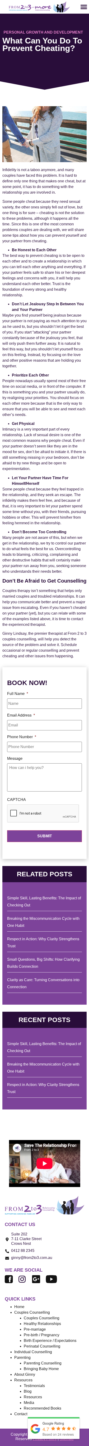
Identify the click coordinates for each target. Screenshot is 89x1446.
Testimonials (34, 1386)
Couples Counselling (41, 1318)
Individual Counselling (33, 1352)
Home (19, 1307)
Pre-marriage (35, 1329)
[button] (83, 7)
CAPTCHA (16, 800)
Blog (28, 1391)
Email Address (21, 715)
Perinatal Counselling (42, 1346)
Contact (20, 1414)
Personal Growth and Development (43, 32)
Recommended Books (42, 1408)
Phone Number (21, 737)
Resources (33, 1397)
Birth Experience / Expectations (50, 1341)
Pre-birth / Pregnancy (41, 1335)
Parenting (22, 1358)
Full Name (17, 694)
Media (29, 1403)
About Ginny (24, 1374)
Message (15, 758)
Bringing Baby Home (41, 1369)
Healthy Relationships (42, 1324)
